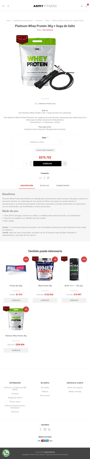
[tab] (27, 186)
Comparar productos (47, 104)
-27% (26, 259)
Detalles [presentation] (44, 186)
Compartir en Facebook (44, 178)
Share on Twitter (40, 178)
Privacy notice (15, 402)
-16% (84, 259)
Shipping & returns (15, 398)
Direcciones (45, 396)
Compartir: (45, 173)
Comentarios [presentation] (62, 186)
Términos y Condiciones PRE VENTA (15, 389)
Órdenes (45, 392)
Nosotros (15, 412)
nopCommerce (49, 452)
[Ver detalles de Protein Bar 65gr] (16, 269)
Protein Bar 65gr (16, 286)
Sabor (44, 138)
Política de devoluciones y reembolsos (15, 407)
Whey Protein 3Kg (45, 286)
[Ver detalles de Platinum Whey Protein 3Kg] (16, 319)
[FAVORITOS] (64, 163)
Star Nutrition (48, 30)
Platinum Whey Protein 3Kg (15, 336)
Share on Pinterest (48, 178)
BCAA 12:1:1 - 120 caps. (74, 286)
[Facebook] (40, 429)
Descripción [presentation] (27, 186)
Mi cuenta (45, 388)
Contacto (15, 394)
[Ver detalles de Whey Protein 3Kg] (45, 269)
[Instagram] (45, 429)
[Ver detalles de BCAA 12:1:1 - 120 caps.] (74, 269)
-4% (55, 259)
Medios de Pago (75, 392)
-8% (26, 309)
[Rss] (49, 429)
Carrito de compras (74, 388)
